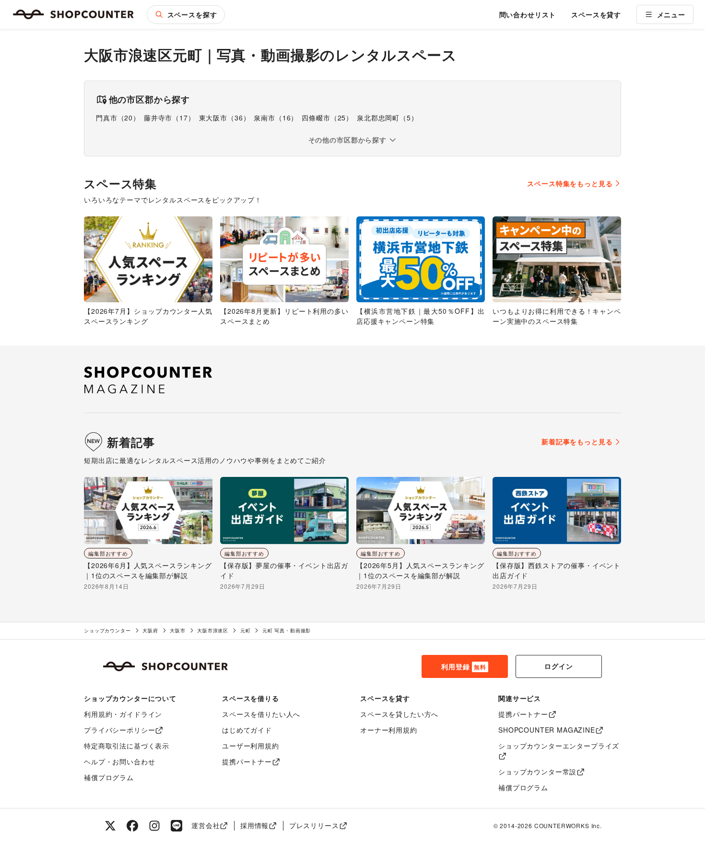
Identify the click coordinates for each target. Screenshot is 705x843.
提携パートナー (247, 761)
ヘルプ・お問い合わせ (119, 761)
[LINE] (176, 825)
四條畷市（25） (327, 117)
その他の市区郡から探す (347, 139)
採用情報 (254, 825)
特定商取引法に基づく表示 (126, 745)
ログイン (558, 666)
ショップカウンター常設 (537, 771)
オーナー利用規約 (388, 730)
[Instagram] (154, 825)
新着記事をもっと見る (576, 441)
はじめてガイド (247, 730)
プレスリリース (314, 825)
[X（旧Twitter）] (110, 825)
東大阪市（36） (224, 117)
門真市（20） (118, 117)
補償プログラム (109, 777)
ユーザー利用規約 (250, 745)
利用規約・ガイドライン (123, 714)
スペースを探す (192, 14)
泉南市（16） (276, 117)
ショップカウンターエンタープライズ (558, 745)
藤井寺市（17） (169, 117)
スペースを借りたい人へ (261, 714)
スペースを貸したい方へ (399, 714)
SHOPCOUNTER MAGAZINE (546, 730)
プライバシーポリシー (119, 730)
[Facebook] (132, 825)
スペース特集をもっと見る (569, 183)
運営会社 (205, 825)
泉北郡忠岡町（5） (387, 117)
